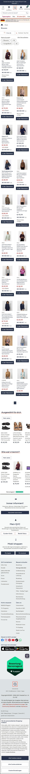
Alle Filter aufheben (23, 37)
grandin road (4, 715)
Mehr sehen (6, 418)
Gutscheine (4, 611)
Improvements (11, 715)
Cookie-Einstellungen (15, 770)
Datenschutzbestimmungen (16, 704)
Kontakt (3, 568)
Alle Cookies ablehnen (15, 764)
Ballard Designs (7, 713)
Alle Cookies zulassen (15, 758)
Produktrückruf (5, 584)
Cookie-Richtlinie (10, 752)
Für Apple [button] (8, 553)
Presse (2, 578)
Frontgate (15, 713)
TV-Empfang (19, 627)
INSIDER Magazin (5, 605)
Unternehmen (19, 605)
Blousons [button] (6, 40)
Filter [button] (8, 33)
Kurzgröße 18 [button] (7, 43)
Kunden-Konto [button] (7, 533)
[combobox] (13, 13)
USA (7, 691)
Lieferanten (4, 581)
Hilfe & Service (20, 594)
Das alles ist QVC (20, 608)
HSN (2, 713)
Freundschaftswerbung (7, 614)
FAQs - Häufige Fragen (22, 591)
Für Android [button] (22, 553)
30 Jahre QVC (21, 16)
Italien (19, 691)
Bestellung (19, 565)
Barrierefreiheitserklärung (23, 614)
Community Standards (9, 706)
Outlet (18, 633)
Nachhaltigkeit (20, 611)
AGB (4, 704)
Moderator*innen (20, 624)
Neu (13, 16)
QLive (2, 575)
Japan (23, 691)
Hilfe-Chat (4, 565)
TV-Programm (4, 608)
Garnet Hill (21, 713)
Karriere (18, 621)
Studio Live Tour (20, 630)
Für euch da (4, 619)
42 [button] (16, 43)
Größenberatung (20, 570)
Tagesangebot (6, 16)
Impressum (24, 706)
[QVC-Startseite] (2, 25)
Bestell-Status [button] (22, 533)
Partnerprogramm (5, 617)
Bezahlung (19, 578)
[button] (3, 8)
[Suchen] (27, 12)
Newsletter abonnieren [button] (15, 512)
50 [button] (14, 40)
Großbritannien (12, 691)
